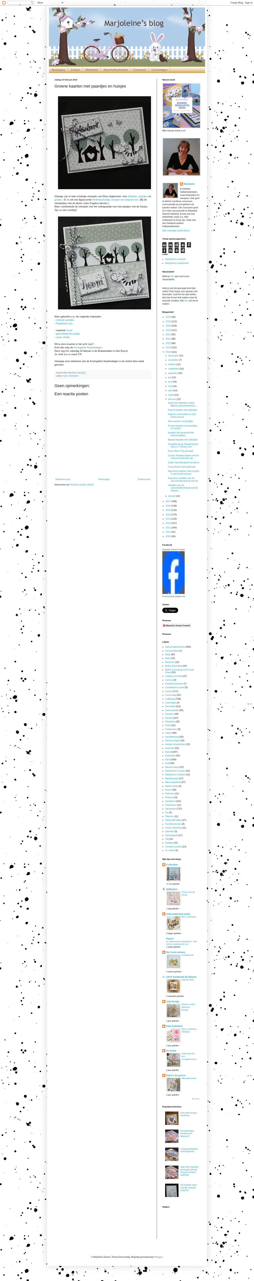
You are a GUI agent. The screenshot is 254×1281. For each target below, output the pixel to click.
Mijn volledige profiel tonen (176, 230)
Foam (168, 725)
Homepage (104, 479)
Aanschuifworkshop (175, 647)
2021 (168, 338)
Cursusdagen (159, 69)
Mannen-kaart (172, 767)
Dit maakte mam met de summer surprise (188, 1188)
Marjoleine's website (175, 259)
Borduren (170, 662)
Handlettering (172, 737)
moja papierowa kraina (178, 914)
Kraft (167, 763)
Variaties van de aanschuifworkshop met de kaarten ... (183, 488)
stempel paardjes (65, 320)
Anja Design (172, 1001)
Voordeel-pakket (173, 846)
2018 (168, 352)
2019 (168, 347)
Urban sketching (173, 827)
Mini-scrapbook (173, 782)
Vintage (169, 842)
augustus (173, 373)
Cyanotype (170, 702)
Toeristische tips (173, 824)
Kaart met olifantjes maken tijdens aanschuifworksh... (182, 404)
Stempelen (73, 376)
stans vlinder (63, 337)
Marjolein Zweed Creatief (173, 549)
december (173, 355)
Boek (167, 658)
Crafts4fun (172, 864)
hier (172, 276)
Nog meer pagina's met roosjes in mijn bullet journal (183, 472)
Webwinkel (91, 69)
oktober (172, 364)
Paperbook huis (64, 323)
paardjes (143, 196)
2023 (168, 330)
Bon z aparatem (189, 917)
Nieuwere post (62, 479)
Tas (167, 812)
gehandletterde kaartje (68, 333)
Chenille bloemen (174, 683)
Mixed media (171, 786)
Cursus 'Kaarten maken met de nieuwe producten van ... (183, 456)
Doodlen (169, 714)
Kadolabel (170, 755)
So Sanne (171, 1050)
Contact (75, 69)
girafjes (58, 199)
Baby (167, 654)
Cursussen (139, 69)
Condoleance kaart (174, 687)
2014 (168, 514)
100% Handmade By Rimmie (181, 977)
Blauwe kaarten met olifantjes (183, 439)
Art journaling (172, 651)
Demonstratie (172, 710)
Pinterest (169, 797)
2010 (168, 532)
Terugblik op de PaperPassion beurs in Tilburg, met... (183, 445)
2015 (168, 510)
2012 (168, 523)
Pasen (168, 790)
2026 (168, 317)
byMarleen (171, 889)
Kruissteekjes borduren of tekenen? (187, 1134)
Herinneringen (172, 740)
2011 (168, 527)
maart (171, 395)
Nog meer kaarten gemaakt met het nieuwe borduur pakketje (189, 1171)
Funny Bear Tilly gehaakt (180, 451)
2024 (168, 325)
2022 (168, 334)
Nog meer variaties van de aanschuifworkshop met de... (184, 479)
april (170, 390)
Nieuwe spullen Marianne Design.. (188, 1007)
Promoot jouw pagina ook (173, 596)
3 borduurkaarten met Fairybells (189, 1150)
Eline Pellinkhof (174, 1026)
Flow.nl (169, 938)
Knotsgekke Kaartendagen (88, 347)
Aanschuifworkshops (116, 69)
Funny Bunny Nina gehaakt (181, 467)
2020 (168, 343)
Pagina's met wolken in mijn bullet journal (182, 415)
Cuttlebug (170, 699)
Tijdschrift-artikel (173, 820)
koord (69, 330)
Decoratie (170, 706)
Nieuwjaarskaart (189, 1078)
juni (170, 381)
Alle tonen (196, 1099)
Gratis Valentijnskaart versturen (183, 462)
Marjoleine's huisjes (175, 771)
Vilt (166, 839)
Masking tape (172, 778)
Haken (168, 733)
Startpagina (58, 69)
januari (172, 496)
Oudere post (144, 479)
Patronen (169, 793)
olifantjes (132, 196)
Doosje (168, 718)
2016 (168, 506)
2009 (168, 536)
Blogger (159, 1257)
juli (170, 377)
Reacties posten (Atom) (82, 484)
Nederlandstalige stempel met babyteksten (115, 199)
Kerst (167, 759)
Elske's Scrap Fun (175, 1075)
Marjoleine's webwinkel (177, 263)
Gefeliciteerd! (188, 955)
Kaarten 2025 (188, 980)
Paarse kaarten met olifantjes (182, 410)
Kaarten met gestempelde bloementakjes (181, 434)
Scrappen (170, 801)
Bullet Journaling (173, 666)
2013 (168, 519)
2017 (168, 501)
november (173, 360)
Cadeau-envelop (173, 676)
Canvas (169, 680)
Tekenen (169, 816)
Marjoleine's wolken (175, 774)
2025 (168, 321)
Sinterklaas (170, 805)
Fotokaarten (171, 729)
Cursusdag (170, 695)
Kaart (65, 376)
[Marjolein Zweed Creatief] (173, 593)
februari (172, 399)
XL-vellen (170, 850)
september (174, 368)
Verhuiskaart (171, 835)
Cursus (168, 691)
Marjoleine (189, 184)
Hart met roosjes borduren (188, 1114)
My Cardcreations (175, 952)
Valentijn (169, 831)
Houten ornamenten (175, 744)
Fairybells (170, 721)
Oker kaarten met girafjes (180, 421)
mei (170, 386)
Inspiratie (169, 748)
